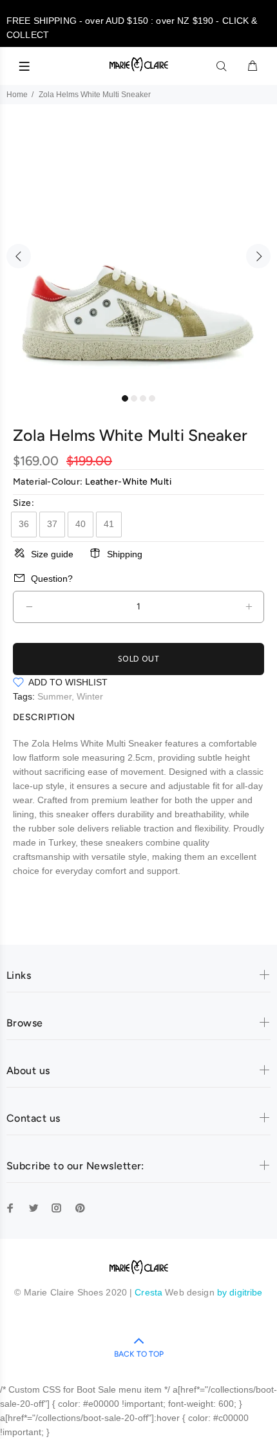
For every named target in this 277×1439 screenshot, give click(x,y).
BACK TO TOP (139, 1354)
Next (258, 256)
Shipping (124, 554)
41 (109, 524)
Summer (54, 696)
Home (17, 94)
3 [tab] (143, 398)
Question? (52, 578)
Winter (90, 696)
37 (52, 524)
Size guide (52, 554)
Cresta (150, 1292)
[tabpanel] (138, 249)
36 (24, 524)
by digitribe (240, 1292)
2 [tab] (134, 398)
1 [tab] (125, 398)
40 (80, 524)
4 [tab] (152, 398)
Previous (18, 256)
